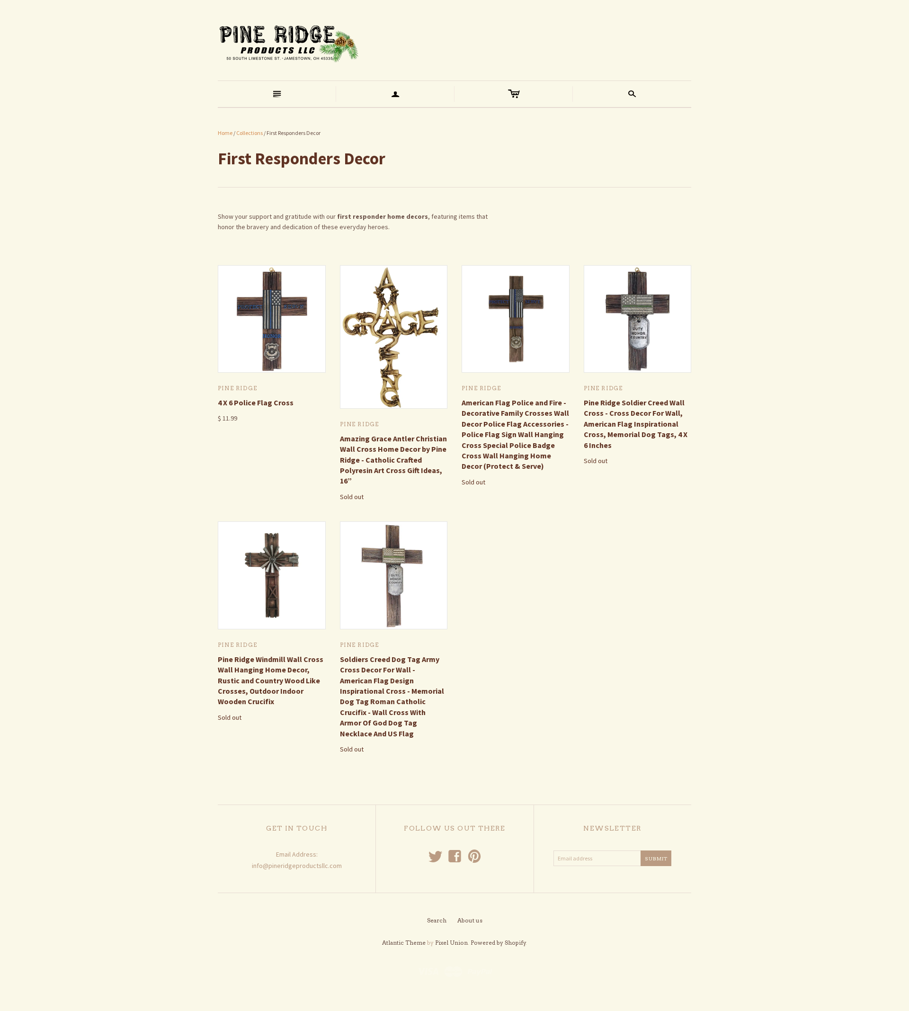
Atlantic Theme (404, 942)
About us (469, 920)
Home (225, 132)
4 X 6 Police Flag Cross (256, 402)
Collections (249, 132)
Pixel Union (451, 942)
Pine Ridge (237, 388)
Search (436, 920)
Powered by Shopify (498, 942)
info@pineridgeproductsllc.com (297, 865)
